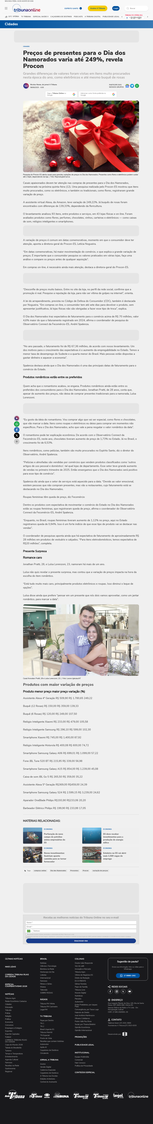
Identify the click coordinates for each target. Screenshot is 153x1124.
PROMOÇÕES (81, 1037)
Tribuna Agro (10, 998)
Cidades (26, 46)
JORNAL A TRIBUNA (49, 1060)
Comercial (79, 1060)
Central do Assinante (48, 1082)
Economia (9, 1022)
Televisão (43, 990)
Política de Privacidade (84, 1066)
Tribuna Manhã (46, 1032)
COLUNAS (79, 959)
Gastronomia (10, 1068)
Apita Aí (43, 1047)
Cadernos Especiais (48, 1070)
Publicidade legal (111, 16)
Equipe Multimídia (82, 1057)
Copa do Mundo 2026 (14, 1045)
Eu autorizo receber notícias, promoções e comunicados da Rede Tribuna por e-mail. (50, 934)
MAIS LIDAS (10, 966)
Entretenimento (11, 1057)
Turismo (8, 1051)
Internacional (45, 978)
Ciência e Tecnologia (48, 966)
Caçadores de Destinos (49, 1050)
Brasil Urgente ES (47, 1029)
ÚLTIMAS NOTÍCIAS (14, 959)
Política (8, 1019)
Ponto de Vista (46, 1038)
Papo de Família (81, 987)
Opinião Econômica (82, 1027)
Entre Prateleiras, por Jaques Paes (86, 1005)
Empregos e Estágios (13, 1028)
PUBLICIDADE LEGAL (84, 1045)
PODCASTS (78, 16)
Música (43, 987)
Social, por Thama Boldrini (85, 1024)
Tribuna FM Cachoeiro (48, 1007)
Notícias (43, 963)
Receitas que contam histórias (52, 1041)
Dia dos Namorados (58, 871)
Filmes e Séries (46, 984)
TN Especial (44, 1035)
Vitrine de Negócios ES (84, 975)
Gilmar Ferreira (80, 984)
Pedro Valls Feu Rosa (83, 1021)
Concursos (9, 1025)
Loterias (43, 975)
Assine (43, 1064)
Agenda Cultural (11, 1060)
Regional (8, 1071)
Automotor (44, 1044)
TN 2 (42, 1026)
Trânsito (8, 1010)
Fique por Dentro (47, 1020)
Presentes (74, 871)
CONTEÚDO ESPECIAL (85, 1072)
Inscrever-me (81, 941)
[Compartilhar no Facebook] (16, 429)
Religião (8, 1016)
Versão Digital (45, 1067)
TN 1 (42, 1023)
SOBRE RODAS (46, 993)
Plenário (78, 999)
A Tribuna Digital (93, 16)
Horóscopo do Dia (47, 972)
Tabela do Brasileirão (13, 1048)
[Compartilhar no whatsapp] (16, 424)
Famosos (8, 1063)
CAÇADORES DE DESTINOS (61, 16)
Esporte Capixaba (12, 1034)
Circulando (44, 1053)
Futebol (8, 1037)
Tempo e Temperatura (14, 1054)
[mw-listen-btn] (16, 418)
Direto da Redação (82, 978)
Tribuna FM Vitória (47, 1004)
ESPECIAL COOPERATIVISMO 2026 (16, 985)
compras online (40, 871)
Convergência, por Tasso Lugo (87, 1009)
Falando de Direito (82, 1012)
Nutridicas (79, 996)
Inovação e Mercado (83, 969)
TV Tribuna (26, 16)
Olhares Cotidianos (82, 1018)
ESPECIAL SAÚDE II (40, 16)
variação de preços (100, 871)
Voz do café (79, 966)
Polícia (7, 1013)
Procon (85, 871)
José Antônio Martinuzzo (85, 1015)
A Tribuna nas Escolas (49, 1076)
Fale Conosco (80, 1063)
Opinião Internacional (83, 1030)
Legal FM (43, 1010)
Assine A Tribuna (97, 8)
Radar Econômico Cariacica (16, 1001)
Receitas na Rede (12, 1066)
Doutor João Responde (84, 963)
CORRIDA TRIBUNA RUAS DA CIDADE (17, 975)
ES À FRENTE (80, 981)
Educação (9, 1007)
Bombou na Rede (47, 969)
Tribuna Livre (80, 990)
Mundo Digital (80, 993)
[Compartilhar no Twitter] (16, 435)
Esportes (8, 1031)
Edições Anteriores (47, 1079)
